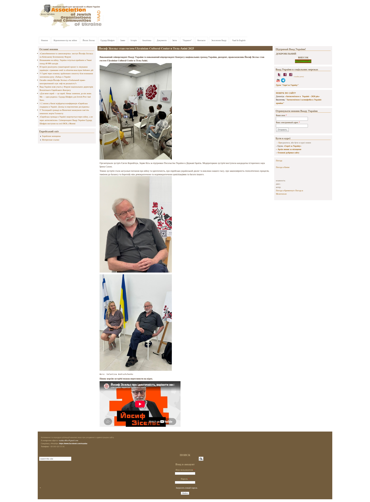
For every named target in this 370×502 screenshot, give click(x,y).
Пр (279, 142)
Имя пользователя (185, 469)
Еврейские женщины (51, 136)
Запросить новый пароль (186, 487)
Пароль (185, 478)
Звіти (174, 40)
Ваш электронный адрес (288, 122)
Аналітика (146, 40)
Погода (279, 160)
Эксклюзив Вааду (218, 40)
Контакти (201, 40)
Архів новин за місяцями (289, 149)
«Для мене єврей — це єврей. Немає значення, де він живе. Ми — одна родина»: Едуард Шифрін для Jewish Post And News (66, 96)
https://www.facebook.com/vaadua (73, 444)
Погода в (282, 167)
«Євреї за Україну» (292, 145)
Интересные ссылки (50, 139)
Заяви (122, 40)
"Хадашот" (187, 40)
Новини (44, 40)
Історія (134, 40)
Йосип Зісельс (89, 40)
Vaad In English (238, 40)
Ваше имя (281, 115)
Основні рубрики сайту (288, 152)
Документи (162, 40)
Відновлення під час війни (65, 40)
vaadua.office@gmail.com (68, 440)
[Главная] (71, 28)
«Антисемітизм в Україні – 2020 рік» (302, 96)
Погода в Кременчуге (285, 190)
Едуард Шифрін (108, 40)
